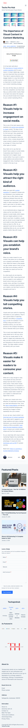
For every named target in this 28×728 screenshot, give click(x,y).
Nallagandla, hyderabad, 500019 (11, 698)
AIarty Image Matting (11, 405)
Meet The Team (6, 712)
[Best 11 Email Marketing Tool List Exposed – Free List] (14, 503)
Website (5, 567)
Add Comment (7, 572)
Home (4, 46)
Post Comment (7, 592)
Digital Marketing (18, 43)
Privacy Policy (6, 719)
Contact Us (5, 711)
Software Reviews (17, 615)
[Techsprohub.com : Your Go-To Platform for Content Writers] (14, 480)
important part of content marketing (13, 417)
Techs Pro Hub (8, 7)
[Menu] (25, 5)
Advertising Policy (7, 716)
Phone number (6, 690)
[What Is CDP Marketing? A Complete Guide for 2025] (14, 527)
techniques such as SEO (10, 443)
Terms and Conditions (8, 715)
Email (4, 562)
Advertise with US (7, 709)
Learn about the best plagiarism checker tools (13, 427)
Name (5, 557)
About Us (4, 707)
